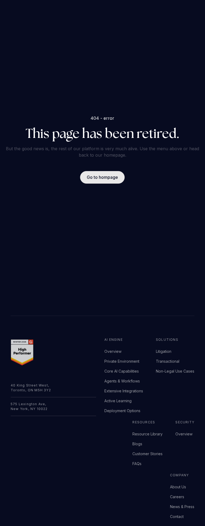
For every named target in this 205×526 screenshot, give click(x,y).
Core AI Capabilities (121, 371)
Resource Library (147, 434)
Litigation (163, 351)
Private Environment (121, 361)
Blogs (137, 444)
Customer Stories (147, 453)
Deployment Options (122, 410)
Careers (177, 496)
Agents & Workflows (122, 381)
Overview (112, 351)
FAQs (136, 463)
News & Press (182, 506)
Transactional (167, 361)
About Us (178, 487)
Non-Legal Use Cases (175, 371)
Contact (177, 516)
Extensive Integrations (123, 391)
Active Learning (118, 401)
